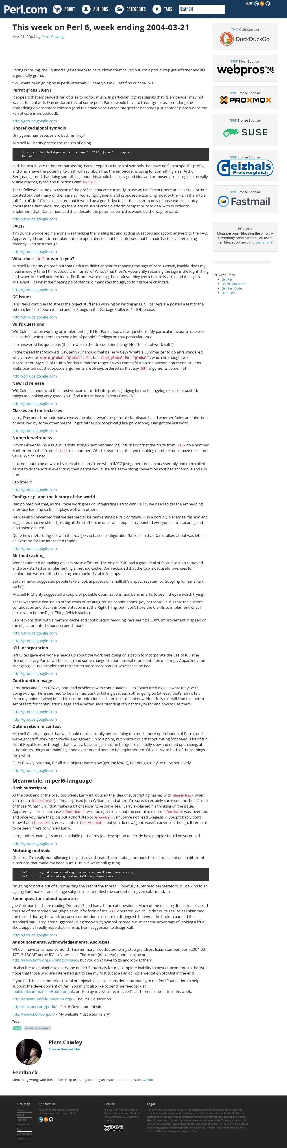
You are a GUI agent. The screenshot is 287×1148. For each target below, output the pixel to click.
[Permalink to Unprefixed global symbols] (68, 128)
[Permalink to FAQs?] (27, 226)
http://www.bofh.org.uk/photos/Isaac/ (45, 960)
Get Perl (227, 279)
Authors (21, 1119)
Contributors (24, 1133)
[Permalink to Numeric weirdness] (54, 438)
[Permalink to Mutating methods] (53, 850)
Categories (23, 1124)
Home (20, 1110)
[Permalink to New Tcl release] (47, 383)
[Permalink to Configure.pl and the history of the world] (97, 497)
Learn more (264, 242)
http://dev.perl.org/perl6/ (34, 1006)
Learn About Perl (234, 284)
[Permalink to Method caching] (47, 555)
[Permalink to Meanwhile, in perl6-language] (95, 780)
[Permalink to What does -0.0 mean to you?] (77, 258)
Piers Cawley (52, 36)
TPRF (234, 29)
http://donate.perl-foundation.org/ (42, 998)
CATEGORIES (135, 9)
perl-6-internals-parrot (37, 1028)
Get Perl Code (232, 288)
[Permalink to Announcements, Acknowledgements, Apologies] (112, 942)
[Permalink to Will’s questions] (46, 324)
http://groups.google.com (34, 120)
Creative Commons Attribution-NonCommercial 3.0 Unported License (122, 1116)
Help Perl (228, 293)
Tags (19, 1129)
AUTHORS (99, 9)
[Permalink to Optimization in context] (63, 726)
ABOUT (68, 9)
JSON (20, 1138)
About (20, 1115)
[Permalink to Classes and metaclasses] (64, 410)
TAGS (164, 9)
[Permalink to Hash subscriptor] (49, 788)
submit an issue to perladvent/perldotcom (58, 1111)
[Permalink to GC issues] (34, 297)
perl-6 (17, 1028)
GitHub (148, 1080)
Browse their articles (64, 1049)
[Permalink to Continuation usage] (55, 680)
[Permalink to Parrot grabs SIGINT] (54, 90)
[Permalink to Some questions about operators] (81, 898)
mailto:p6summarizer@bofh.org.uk (43, 991)
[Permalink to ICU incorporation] (51, 648)
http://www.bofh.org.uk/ (33, 1014)
